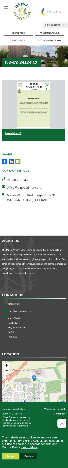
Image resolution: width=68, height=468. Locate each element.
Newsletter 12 (13, 133)
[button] (34, 378)
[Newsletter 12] (33, 104)
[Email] (17, 161)
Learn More (29, 447)
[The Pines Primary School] (22, 11)
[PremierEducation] (20, 224)
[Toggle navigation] (6, 7)
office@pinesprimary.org (19, 311)
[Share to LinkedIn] (11, 161)
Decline (28, 456)
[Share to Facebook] (4, 161)
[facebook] (4, 280)
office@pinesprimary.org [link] (24, 187)
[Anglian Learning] (51, 11)
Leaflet (62, 401)
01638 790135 (14, 304)
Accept (11, 456)
